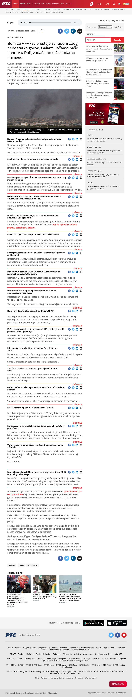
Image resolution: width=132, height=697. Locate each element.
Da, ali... (90, 135)
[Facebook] (60, 31)
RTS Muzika (120, 665)
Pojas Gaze (32, 565)
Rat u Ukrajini (95, 10)
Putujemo (62, 658)
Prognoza (91, 27)
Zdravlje (86, 658)
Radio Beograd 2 (38, 671)
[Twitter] (66, 31)
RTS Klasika (84, 665)
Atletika (77, 654)
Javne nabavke (66, 678)
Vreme (107, 10)
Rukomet (57, 654)
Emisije (55, 4)
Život (20, 658)
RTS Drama (61, 665)
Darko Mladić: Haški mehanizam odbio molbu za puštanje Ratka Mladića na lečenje (98, 72)
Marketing (54, 678)
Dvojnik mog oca (94, 147)
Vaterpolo (67, 654)
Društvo (56, 10)
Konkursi (79, 678)
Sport (22, 4)
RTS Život (72, 665)
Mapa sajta (118, 684)
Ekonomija (66, 10)
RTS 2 (20, 665)
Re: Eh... (90, 183)
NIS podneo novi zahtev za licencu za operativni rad (96, 59)
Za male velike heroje (64, 660)
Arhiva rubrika (26, 13)
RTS (62, 4)
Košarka (30, 654)
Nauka (105, 658)
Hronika (46, 10)
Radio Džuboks (118, 671)
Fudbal (21, 654)
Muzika (41, 658)
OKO (28, 4)
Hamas (12, 565)
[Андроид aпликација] (104, 114)
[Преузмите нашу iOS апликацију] (117, 623)
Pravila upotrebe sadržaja (36, 693)
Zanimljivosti (29, 658)
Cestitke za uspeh (94, 171)
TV (43, 4)
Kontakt (44, 678)
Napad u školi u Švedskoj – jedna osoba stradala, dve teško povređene (98, 49)
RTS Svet (38, 665)
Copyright (19, 693)
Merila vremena (80, 10)
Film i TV (96, 658)
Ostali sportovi (101, 654)
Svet (25, 10)
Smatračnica (12, 13)
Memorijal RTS (116, 654)
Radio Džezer (70, 673)
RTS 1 (13, 665)
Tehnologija (51, 658)
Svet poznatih (74, 658)
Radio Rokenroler (101, 671)
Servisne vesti (118, 10)
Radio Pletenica (85, 671)
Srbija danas (35, 10)
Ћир (99, 3)
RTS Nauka (49, 665)
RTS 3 (28, 665)
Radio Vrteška (56, 673)
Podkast (39, 13)
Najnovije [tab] (89, 34)
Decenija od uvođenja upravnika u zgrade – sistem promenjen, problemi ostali (98, 95)
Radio (48, 4)
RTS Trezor (107, 665)
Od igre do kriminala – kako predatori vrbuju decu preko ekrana (97, 83)
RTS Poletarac (66, 667)
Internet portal (91, 678)
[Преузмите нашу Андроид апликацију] (93, 623)
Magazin (36, 4)
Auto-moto (88, 654)
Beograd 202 (70, 671)
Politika (9, 10)
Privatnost (9, 693)
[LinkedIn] (73, 31)
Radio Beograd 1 (21, 671)
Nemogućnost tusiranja (96, 159)
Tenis (38, 654)
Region (18, 10)
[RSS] (119, 4)
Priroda (113, 658)
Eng (107, 3)
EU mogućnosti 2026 (53, 13)
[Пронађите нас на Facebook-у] (117, 635)
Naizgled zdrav (82, 660)
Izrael (21, 565)
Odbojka (46, 654)
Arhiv (80, 673)
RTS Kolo (96, 665)
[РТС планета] (91, 4)
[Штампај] (79, 31)
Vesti (15, 4)
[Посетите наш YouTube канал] (124, 635)
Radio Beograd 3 (55, 671)
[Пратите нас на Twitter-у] (111, 635)
